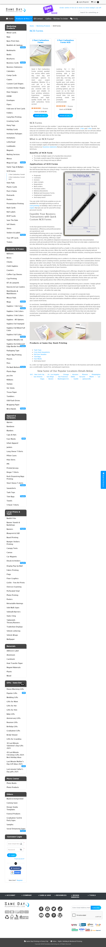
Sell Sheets (11, 224)
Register (20, 880)
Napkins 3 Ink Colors (15, 315)
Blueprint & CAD (13, 533)
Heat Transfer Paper (15, 663)
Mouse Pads (11, 298)
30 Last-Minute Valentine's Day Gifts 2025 (15, 745)
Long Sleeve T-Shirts (15, 451)
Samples (10, 824)
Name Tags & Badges (15, 167)
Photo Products (13, 787)
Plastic (9, 672)
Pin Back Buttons (16, 367)
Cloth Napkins (12, 266)
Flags (9, 574)
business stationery (50, 147)
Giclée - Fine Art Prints (16, 583)
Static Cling (11, 616)
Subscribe (95, 908)
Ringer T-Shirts (13, 472)
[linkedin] (47, 915)
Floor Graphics (13, 578)
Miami (91, 377)
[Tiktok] (60, 909)
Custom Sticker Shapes (16, 88)
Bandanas (10, 426)
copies (32, 208)
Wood (9, 676)
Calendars (11, 71)
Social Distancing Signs (16, 829)
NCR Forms (11, 171)
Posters (10, 199)
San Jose (82, 377)
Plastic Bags (11, 371)
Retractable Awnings (15, 603)
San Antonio (38, 377)
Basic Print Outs (13, 41)
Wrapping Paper (13, 405)
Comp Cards (12, 75)
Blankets (10, 431)
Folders (10, 113)
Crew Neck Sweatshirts (42, 352)
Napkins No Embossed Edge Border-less (16, 345)
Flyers (9, 104)
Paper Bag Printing (14, 355)
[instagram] (47, 909)
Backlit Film (11, 518)
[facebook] (41, 909)
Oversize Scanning (14, 587)
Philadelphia (96, 374)
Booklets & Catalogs (16, 45)
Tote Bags (16, 496)
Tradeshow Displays (15, 627)
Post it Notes (12, 191)
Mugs (16, 302)
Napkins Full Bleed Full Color (16, 329)
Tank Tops (11, 492)
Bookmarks (11, 50)
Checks (9, 262)
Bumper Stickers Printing (13, 543)
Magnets (10, 150)
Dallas (73, 377)
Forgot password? (19, 858)
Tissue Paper (12, 392)
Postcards (10, 195)
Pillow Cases (12, 455)
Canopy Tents (12, 548)
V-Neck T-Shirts (13, 505)
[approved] (95, 930)
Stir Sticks (11, 388)
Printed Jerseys (13, 468)
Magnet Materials (14, 667)
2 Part (82, 128)
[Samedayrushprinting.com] (15, 10)
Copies (9, 79)
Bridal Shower (12, 735)
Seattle (76, 379)
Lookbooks (11, 146)
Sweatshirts (11, 488)
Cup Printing (12, 278)
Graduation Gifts (13, 731)
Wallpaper (11, 639)
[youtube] (41, 915)
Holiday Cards (12, 129)
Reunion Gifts (12, 722)
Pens (8, 363)
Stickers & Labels (16, 233)
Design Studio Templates (12, 808)
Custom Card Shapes (15, 84)
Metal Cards (11, 33)
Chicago (66, 374)
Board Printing (12, 537)
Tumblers (10, 396)
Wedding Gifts (12, 697)
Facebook (16, 868)
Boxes (9, 258)
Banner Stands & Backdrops (13, 524)
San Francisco (63, 377)
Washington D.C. (63, 379)
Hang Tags (11, 125)
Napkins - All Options (15, 319)
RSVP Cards (11, 216)
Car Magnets (12, 557)
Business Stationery (14, 67)
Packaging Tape (13, 350)
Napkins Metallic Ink (15, 340)
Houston (75, 374)
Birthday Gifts (12, 726)
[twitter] (53, 909)
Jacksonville (87, 379)
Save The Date (12, 220)
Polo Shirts (11, 460)
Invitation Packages (14, 134)
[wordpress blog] (60, 915)
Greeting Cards (13, 121)
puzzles (10, 375)
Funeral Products (13, 814)
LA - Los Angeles (53, 374)
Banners (16, 529)
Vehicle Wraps (12, 635)
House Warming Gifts (15, 689)
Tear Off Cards (12, 238)
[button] (21, 850)
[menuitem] (10, 18)
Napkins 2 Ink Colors (15, 311)
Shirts (9, 228)
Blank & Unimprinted (15, 799)
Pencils (9, 359)
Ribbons (10, 380)
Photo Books (12, 783)
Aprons (9, 422)
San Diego (50, 377)
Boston (51, 379)
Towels (9, 501)
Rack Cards (11, 208)
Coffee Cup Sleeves (14, 274)
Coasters (10, 270)
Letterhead (11, 142)
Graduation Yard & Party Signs (14, 819)
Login (12, 855)
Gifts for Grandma (14, 739)
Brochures (11, 59)
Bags (8, 37)
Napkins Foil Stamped (15, 324)
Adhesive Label (13, 651)
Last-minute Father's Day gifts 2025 (15, 770)
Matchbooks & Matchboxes (12, 292)
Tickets (9, 242)
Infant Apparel (12, 443)
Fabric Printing (13, 570)
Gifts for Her (12, 706)
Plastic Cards (12, 187)
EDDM (9, 96)
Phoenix (85, 374)
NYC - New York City (37, 374)
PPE (8, 464)
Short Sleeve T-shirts (16, 483)
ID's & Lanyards (13, 283)
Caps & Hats (11, 435)
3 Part (90, 128)
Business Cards (16, 63)
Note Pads (11, 183)
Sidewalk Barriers (13, 612)
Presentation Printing (15, 203)
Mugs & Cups (16, 163)
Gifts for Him (12, 710)
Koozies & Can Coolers (16, 287)
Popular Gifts (16, 693)
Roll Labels (11, 212)
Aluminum (11, 655)
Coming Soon (12, 803)
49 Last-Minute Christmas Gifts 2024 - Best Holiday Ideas (16, 754)
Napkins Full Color (16, 335)
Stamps (10, 384)
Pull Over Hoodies (40, 354)
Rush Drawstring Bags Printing (15, 477)
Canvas (9, 552)
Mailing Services (13, 154)
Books (9, 54)
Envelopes (11, 100)
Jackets (9, 447)
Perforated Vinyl (13, 591)
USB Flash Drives (13, 400)
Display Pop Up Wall (15, 566)
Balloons (10, 254)
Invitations (11, 138)
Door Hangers (12, 92)
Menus (9, 159)
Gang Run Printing (14, 117)
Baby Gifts (11, 714)
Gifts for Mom (12, 701)
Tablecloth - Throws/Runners (13, 621)
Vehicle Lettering (13, 631)
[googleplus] (74, 925)
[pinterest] (53, 915)
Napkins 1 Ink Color (16, 306)
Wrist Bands (16, 409)
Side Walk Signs (13, 608)
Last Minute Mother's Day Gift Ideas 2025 (16, 763)
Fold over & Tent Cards (16, 109)
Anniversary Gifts (13, 718)
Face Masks (16, 439)
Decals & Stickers (16, 561)
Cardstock (11, 659)
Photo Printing (12, 595)
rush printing (34, 205)
